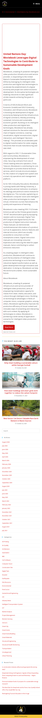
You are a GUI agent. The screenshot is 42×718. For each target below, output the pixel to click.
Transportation (6, 648)
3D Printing (5, 542)
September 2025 (7, 483)
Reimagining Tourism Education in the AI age (15, 693)
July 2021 (4, 530)
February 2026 (6, 464)
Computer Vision (7, 564)
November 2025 (7, 475)
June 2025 (5, 494)
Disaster (4, 575)
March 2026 (5, 460)
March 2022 (5, 501)
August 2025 (6, 486)
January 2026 (6, 468)
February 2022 (6, 505)
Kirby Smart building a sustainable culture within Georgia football (21, 364)
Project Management (8, 615)
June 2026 (5, 449)
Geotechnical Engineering (10, 593)
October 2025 (6, 479)
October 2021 (6, 519)
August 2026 (6, 442)
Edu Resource (6, 582)
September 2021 (7, 523)
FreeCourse (5, 589)
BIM (3, 556)
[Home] (2, 12)
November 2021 (7, 516)
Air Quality (5, 545)
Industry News (6, 600)
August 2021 (6, 527)
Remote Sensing (7, 619)
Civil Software (6, 560)
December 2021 (7, 512)
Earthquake (5, 578)
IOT (3, 608)
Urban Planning (7, 656)
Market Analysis (7, 612)
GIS (3, 597)
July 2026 (4, 446)
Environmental (6, 586)
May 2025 (5, 497)
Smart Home (6, 630)
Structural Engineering (9, 641)
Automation (5, 553)
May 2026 (5, 453)
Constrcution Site (7, 567)
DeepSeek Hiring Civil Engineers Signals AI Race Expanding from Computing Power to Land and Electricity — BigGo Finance (20, 675)
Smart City (5, 626)
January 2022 (6, 508)
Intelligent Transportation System (12, 604)
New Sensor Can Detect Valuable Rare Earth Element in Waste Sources (21, 419)
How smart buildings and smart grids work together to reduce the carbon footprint (21, 392)
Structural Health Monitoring (10, 645)
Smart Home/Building (8, 634)
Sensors (4, 623)
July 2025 (4, 490)
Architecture (6, 549)
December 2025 (7, 471)
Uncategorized (6, 652)
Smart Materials (7, 637)
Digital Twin (5, 571)
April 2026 (5, 457)
